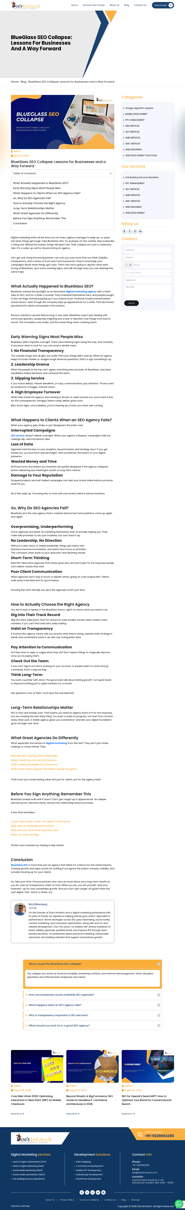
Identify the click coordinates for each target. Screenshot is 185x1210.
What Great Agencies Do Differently (35, 213)
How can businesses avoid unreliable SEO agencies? (59, 995)
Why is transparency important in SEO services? (56, 1015)
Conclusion (20, 223)
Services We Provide (94, 5)
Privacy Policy (67, 1199)
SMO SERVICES (132, 143)
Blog (126, 5)
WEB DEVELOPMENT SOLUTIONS (141, 155)
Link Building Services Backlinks (141, 177)
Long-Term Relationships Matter (33, 208)
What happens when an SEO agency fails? (53, 1005)
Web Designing (83, 1161)
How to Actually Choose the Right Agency (39, 203)
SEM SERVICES (132, 125)
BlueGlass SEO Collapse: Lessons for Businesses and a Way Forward (71, 81)
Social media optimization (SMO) (29, 1174)
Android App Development (89, 1174)
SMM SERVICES (132, 137)
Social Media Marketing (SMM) (28, 1170)
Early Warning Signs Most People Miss (37, 188)
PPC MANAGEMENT (135, 119)
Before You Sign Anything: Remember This (39, 218)
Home (74, 5)
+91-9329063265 (159, 1135)
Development (92, 1154)
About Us (114, 5)
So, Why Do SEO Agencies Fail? (32, 198)
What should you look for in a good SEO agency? (57, 1025)
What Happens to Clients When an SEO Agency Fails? (47, 193)
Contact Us (140, 5)
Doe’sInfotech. (145, 1206)
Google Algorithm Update (139, 108)
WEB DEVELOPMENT (135, 212)
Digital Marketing (30, 1154)
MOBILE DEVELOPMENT (136, 114)
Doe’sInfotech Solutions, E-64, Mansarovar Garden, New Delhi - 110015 (152, 1181)
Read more (16, 1113)
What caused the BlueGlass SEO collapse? (53, 964)
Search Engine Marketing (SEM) (28, 1166)
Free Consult (160, 5)
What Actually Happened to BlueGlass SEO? (40, 183)
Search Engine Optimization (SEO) (29, 1161)
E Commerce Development (89, 1166)
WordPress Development (88, 1178)
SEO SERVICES (132, 131)
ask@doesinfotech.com (144, 1172)
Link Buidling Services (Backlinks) (29, 1178)
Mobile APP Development (88, 1170)
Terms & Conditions (89, 1199)
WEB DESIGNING (133, 149)
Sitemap (135, 1199)
